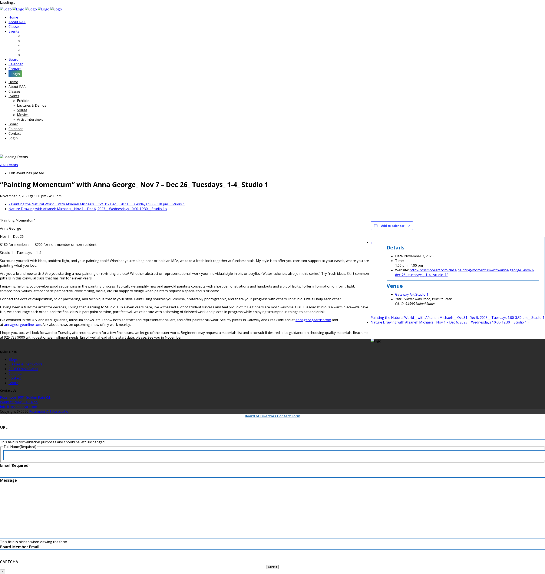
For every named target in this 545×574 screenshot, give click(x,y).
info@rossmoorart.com (18, 406)
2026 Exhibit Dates (23, 368)
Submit (272, 566)
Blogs (13, 359)
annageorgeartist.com (313, 320)
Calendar (16, 373)
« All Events (9, 165)
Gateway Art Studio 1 (411, 294)
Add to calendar (392, 225)
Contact (15, 378)
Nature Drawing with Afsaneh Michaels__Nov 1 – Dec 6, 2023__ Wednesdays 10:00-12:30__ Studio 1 (88, 208)
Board (13, 383)
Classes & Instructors (25, 364)
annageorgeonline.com (22, 324)
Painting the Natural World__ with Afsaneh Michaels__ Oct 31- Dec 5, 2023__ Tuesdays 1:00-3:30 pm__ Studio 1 (97, 204)
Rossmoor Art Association (49, 411)
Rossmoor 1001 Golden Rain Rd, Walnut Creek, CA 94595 (25, 399)
